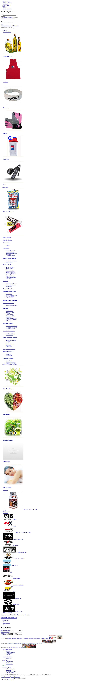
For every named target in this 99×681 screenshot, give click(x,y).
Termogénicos (9, 346)
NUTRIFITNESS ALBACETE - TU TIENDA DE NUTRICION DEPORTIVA (24, 643)
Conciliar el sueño (7, 487)
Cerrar (13, 19)
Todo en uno (8, 320)
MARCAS (5, 513)
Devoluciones (9, 662)
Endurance (5, 187)
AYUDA (5, 7)
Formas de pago (9, 664)
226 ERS (15, 519)
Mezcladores (6, 159)
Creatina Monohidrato (10, 285)
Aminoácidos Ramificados (11, 253)
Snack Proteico (9, 278)
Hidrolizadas (8, 317)
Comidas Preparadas (10, 274)
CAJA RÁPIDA (6, 5)
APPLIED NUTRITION (21, 552)
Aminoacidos (6, 248)
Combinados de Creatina (11, 283)
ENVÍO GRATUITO (5, 630)
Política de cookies (10, 672)
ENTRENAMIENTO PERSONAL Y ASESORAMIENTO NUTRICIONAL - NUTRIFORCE (28, 638)
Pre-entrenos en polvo (10, 328)
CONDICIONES (7, 667)
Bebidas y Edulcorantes (11, 272)
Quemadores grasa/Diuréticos (10, 337)
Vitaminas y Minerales (8, 358)
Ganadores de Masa (10, 296)
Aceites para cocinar (8, 56)
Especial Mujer (6, 511)
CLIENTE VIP (4, 633)
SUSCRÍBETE (4, 634)
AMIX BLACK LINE (18, 539)
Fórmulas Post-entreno (8, 303)
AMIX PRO (16, 545)
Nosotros (8, 651)
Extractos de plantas (8, 440)
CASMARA (18, 598)
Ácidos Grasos (6, 242)
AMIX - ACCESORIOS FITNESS (23, 532)
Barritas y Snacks (7, 264)
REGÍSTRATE (6, 1)
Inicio (11, 614)
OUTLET (5, 490)
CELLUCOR (16, 604)
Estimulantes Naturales (8, 211)
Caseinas (8, 313)
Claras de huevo (9, 314)
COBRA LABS (18, 611)
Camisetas (5, 82)
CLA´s (7, 342)
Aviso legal (8, 670)
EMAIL (5, 6)
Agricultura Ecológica (8, 388)
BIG (11, 572)
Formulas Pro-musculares (9, 331)
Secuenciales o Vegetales (11, 319)
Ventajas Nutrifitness (10, 652)
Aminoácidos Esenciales (11, 250)
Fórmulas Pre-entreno (8, 323)
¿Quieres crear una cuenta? (6, 19)
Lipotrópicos (8, 345)
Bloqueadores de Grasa (11, 340)
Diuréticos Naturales (10, 343)
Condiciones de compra (11, 671)
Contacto (8, 654)
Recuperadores (9, 355)
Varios (4, 184)
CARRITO (5, 4)
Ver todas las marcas (7, 612)
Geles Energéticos (7, 237)
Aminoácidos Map (10, 252)
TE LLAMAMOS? (7, 9)
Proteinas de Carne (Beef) (11, 318)
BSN (14, 591)
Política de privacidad (10, 668)
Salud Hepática (9, 262)
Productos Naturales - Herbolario (10, 364)
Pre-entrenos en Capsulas (11, 327)
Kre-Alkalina (9, 286)
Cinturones (5, 107)
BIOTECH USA (17, 578)
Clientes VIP (8, 658)
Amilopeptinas (9, 294)
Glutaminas (8, 254)
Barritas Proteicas (9, 268)
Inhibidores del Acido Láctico (10, 300)
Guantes (5, 133)
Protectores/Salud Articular (9, 258)
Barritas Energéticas (10, 267)
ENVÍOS (5, 660)
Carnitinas (8, 341)
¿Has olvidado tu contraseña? (7, 17)
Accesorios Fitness (7, 32)
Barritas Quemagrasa (10, 269)
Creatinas (5, 281)
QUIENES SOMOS (7, 649)
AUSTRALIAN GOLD (19, 558)
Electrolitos (8, 354)
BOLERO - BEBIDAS (18, 585)
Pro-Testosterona (9, 335)
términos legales (10, 679)
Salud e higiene (6, 461)
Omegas (7, 245)
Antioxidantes (9, 360)
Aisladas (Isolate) (9, 311)
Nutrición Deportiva (7, 240)
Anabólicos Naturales (10, 333)
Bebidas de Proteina (10, 271)
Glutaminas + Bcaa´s (10, 255)
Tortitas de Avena (9, 297)
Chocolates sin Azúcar (10, 273)
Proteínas (5, 308)
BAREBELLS (15, 565)
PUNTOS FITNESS (5, 632)
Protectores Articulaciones (11, 260)
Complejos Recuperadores (9, 349)
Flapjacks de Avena (10, 276)
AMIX (14, 526)
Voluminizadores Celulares (11, 305)
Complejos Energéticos (8, 288)
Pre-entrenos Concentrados (11, 326)
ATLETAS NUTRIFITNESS (15, 647)
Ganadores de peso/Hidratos (9, 291)
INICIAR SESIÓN (7, 2)
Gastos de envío (9, 661)
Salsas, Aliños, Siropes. (11, 277)
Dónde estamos (9, 653)
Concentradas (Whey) (10, 315)
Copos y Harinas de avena (11, 295)
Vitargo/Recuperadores (8, 351)
